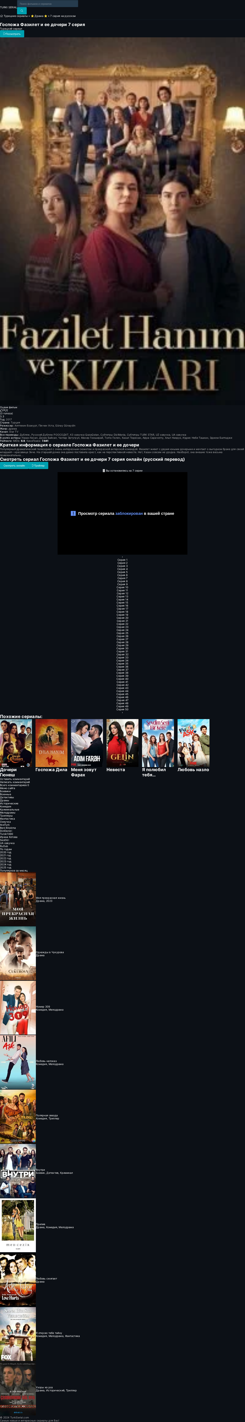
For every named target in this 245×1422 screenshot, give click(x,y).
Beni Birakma (8, 827)
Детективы (7, 797)
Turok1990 (6, 833)
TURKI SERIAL (8, 7)
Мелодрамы (8, 812)
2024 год (5, 864)
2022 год (5, 858)
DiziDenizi (6, 830)
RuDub (4, 846)
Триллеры (6, 815)
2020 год (5, 852)
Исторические (9, 803)
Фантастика (7, 818)
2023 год (5, 861)
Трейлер (39, 465)
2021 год (5, 855)
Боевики (5, 791)
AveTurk (5, 824)
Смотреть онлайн (14, 465)
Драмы (4, 800)
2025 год (5, 867)
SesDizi (4, 839)
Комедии (5, 806)
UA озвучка (7, 843)
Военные (5, 794)
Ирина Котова (8, 836)
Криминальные (9, 809)
